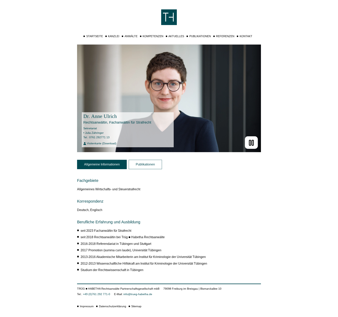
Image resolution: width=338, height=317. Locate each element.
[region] (169, 217)
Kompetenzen (153, 36)
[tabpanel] (169, 224)
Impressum (87, 306)
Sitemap (136, 306)
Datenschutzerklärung (112, 306)
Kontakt (246, 36)
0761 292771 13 (99, 137)
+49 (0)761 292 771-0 (96, 294)
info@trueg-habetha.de (137, 294)
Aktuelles (176, 36)
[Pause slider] (251, 142)
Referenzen (225, 36)
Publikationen (200, 36)
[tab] (102, 164)
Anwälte (131, 36)
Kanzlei (113, 36)
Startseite (94, 36)
